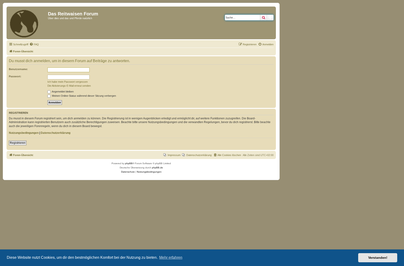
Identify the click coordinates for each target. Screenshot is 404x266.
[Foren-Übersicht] (28, 23)
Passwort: (15, 76)
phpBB (129, 163)
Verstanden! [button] (377, 257)
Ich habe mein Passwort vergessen (67, 81)
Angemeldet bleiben (62, 91)
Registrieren (17, 143)
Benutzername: (18, 69)
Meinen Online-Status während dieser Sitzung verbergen (83, 95)
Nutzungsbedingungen (24, 133)
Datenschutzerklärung (55, 133)
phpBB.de (157, 167)
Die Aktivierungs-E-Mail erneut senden (69, 85)
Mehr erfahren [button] (170, 257)
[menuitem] (34, 44)
